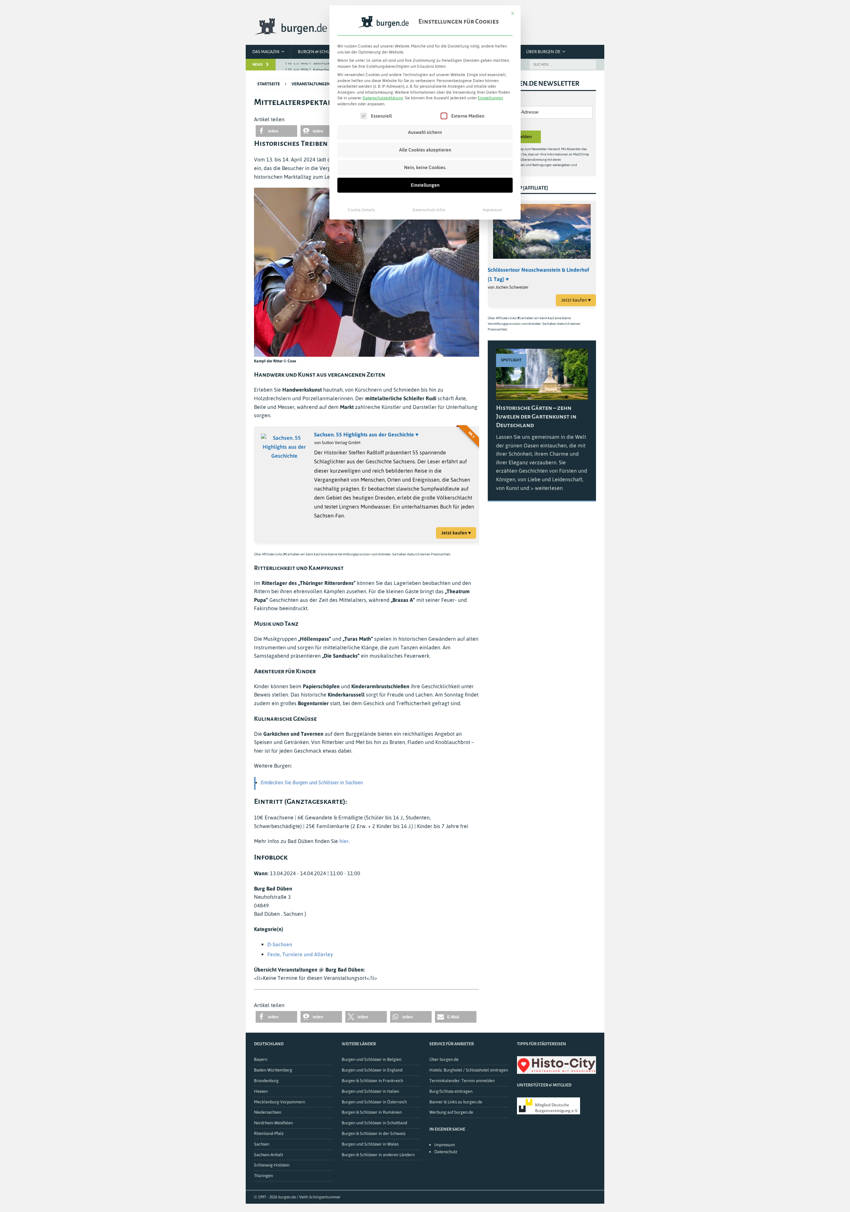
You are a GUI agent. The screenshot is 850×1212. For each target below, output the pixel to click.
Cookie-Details (361, 210)
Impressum (492, 210)
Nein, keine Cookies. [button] (425, 167)
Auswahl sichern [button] (425, 132)
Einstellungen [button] (490, 98)
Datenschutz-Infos (428, 210)
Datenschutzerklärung (383, 98)
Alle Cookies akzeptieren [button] (425, 149)
